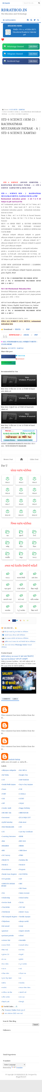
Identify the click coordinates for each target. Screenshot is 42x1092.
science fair (6, 940)
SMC (20, 884)
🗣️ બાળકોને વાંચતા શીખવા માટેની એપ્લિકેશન (13, 635)
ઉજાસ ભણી (5, 950)
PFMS (21, 855)
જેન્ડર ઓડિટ (5, 964)
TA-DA (21, 903)
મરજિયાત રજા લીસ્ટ (7, 992)
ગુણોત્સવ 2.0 (5, 954)
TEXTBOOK (6, 912)
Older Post (34, 459)
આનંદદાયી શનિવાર (23, 945)
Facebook (7, 356)
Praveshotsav (6, 870)
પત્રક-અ (4, 969)
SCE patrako (6, 879)
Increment (5, 818)
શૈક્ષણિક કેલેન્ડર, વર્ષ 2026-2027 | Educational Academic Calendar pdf (24, 32)
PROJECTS (5, 860)
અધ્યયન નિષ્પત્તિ (6, 945)
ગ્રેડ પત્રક (4, 959)
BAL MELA (23, 770)
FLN (20, 789)
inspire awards (24, 931)
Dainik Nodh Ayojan (9, 785)
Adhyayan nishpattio (9, 770)
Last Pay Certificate (26, 832)
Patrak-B (22, 865)
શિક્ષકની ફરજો (5, 1002)
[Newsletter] (28, 621)
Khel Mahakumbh (8, 827)
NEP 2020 (22, 841)
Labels (15, 699)
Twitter (21, 356)
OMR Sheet (23, 851)
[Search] (39, 3)
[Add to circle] (31, 20)
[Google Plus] (21, 621)
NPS (3, 851)
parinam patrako (8, 936)
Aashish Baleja (14, 759)
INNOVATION (23, 813)
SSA (3, 893)
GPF (3, 803)
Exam (4, 789)
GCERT (21, 799)
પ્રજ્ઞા (20, 978)
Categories (10, 20)
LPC (20, 827)
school (21, 936)
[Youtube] (10, 621)
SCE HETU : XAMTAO (16, 348)
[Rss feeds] (38, 20)
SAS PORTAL (23, 874)
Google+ (21, 359)
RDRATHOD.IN (22, 1075)
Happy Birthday (24, 808)
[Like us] (27, 20)
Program (22, 870)
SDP (20, 879)
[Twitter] (18, 621)
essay (21, 926)
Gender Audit (6, 808)
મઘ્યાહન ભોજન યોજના (24, 988)
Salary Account (24, 893)
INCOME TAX (6, 813)
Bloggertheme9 (21, 1077)
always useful (23, 921)
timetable (22, 940)
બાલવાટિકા (21, 983)
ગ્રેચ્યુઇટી (21, 954)
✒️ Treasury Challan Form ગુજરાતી (13, 1010)
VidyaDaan (6, 921)
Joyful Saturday (7, 822)
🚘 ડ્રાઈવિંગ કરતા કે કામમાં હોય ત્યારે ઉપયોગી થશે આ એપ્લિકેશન (18, 642)
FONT (4, 794)
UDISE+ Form (24, 912)
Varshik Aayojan (24, 917)
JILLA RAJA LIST (25, 818)
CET (3, 780)
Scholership (6, 898)
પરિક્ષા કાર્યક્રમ (5, 973)
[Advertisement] (21, 87)
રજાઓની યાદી (22, 992)
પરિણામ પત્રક (22, 973)
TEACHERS (6, 907)
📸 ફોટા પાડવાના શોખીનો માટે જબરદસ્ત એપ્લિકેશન (15, 638)
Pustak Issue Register (9, 874)
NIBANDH (5, 846)
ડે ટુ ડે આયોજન (23, 964)
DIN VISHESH (24, 780)
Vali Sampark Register (9, 917)
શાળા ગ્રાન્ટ (21, 997)
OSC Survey (6, 855)
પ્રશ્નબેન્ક (4, 983)
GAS (3, 799)
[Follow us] (34, 20)
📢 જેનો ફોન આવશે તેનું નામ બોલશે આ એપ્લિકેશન (15, 632)
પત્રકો (20, 969)
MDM (21, 837)
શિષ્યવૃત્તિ (21, 1002)
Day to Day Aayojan (26, 785)
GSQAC (21, 803)
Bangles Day (23, 775)
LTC (3, 832)
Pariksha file (23, 860)
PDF (28, 329)
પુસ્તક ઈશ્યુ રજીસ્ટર (7, 978)
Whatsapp (7, 362)
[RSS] (25, 621)
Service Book (6, 903)
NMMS (21, 846)
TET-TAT (22, 907)
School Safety (23, 898)
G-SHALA (22, 794)
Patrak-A (5, 865)
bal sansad (5, 926)
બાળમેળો (4, 988)
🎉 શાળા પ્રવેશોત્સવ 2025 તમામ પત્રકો (12, 1013)
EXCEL (18, 329)
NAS (3, 841)
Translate (19, 1068)
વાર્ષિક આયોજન (6, 997)
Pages (7, 3)
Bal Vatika (5, 775)
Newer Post (8, 459)
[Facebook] (14, 620)
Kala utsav (22, 822)
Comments (6, 699)
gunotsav (5, 931)
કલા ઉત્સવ (21, 950)
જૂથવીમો (21, 959)
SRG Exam (22, 888)
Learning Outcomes (9, 837)
